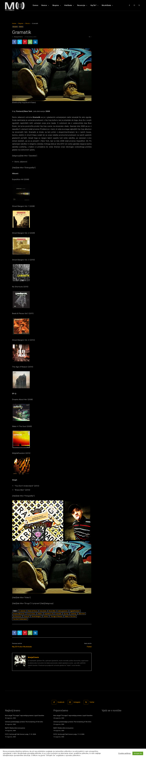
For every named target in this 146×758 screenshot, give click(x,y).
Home (14, 23)
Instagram (77, 702)
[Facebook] (129, 5)
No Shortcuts (17, 616)
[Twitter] (139, 5)
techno (46, 616)
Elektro (40, 613)
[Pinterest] (25, 42)
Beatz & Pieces (33, 611)
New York (82, 613)
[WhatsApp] (30, 42)
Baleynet (39, 753)
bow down (43, 611)
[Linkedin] (35, 42)
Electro (27, 23)
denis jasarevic (63, 611)
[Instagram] (134, 5)
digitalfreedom (75, 611)
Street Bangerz (36, 616)
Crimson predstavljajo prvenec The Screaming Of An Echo (24, 722)
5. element (22, 611)
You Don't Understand (20, 619)
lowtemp (73, 613)
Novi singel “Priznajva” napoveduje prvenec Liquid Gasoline (24, 715)
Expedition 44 (49, 613)
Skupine (20, 23)
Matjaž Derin (18, 37)
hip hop (66, 613)
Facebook (61, 702)
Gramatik (58, 613)
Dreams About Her (19, 613)
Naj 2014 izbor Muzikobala (22, 647)
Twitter (92, 702)
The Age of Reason (57, 616)
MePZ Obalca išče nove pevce (15, 728)
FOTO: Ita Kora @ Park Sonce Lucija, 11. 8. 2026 (20, 734)
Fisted (89, 647)
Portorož (26, 616)
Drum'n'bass (31, 613)
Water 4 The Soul (70, 616)
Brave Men (52, 611)
